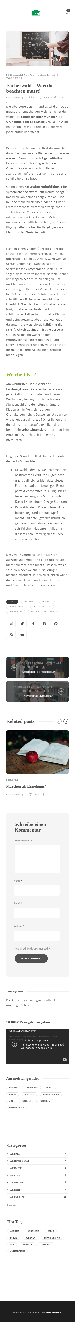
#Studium (44, 1100)
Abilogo (38, 1175)
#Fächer (46, 601)
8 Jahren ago (18, 97)
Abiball (38, 1153)
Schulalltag (17, 74)
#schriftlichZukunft (42, 611)
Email (18, 903)
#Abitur (29, 601)
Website (19, 926)
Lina (8, 97)
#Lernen (29, 1094)
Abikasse (38, 1167)
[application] (37, 1046)
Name (18, 880)
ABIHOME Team (38, 1160)
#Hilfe (12, 1094)
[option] (37, 762)
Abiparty (38, 1189)
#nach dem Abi (51, 1094)
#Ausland (32, 1087)
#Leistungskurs (42, 606)
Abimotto (38, 1182)
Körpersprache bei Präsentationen (38, 671)
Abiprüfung (38, 1196)
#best (49, 1087)
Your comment (23, 840)
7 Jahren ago (18, 794)
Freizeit (13, 780)
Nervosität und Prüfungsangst (38, 695)
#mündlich (16, 611)
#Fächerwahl (17, 606)
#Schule (26, 1100)
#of (11, 1100)
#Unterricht (16, 1107)
